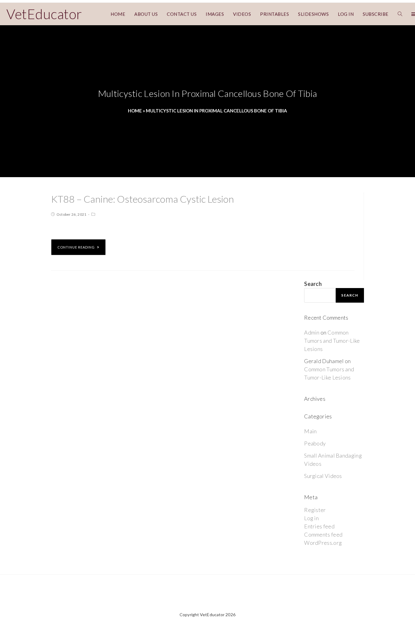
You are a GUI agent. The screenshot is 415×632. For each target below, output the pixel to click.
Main (310, 431)
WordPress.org (323, 542)
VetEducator (44, 14)
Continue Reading (76, 247)
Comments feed (323, 534)
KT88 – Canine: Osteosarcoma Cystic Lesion (142, 199)
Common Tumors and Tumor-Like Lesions (332, 340)
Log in (311, 518)
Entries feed (319, 526)
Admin (312, 332)
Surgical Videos (323, 475)
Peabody (315, 443)
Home (135, 110)
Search (313, 283)
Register (315, 510)
